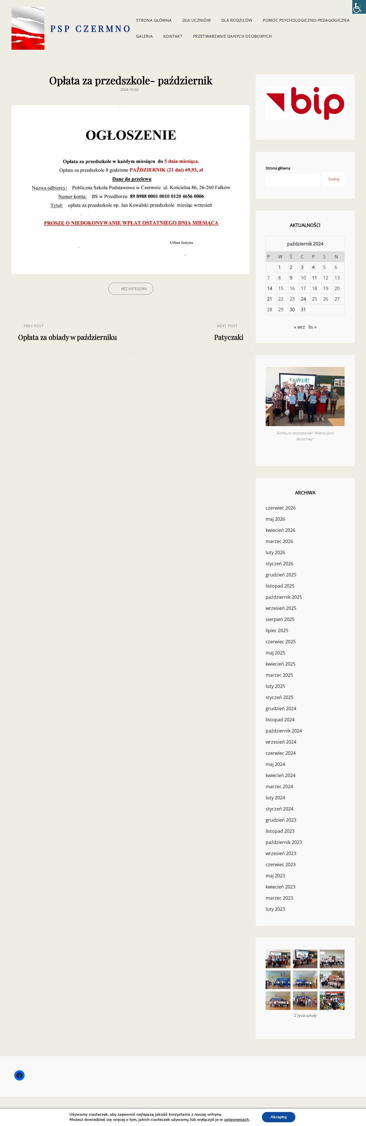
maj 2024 (275, 764)
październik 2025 (284, 597)
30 (292, 309)
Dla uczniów (196, 20)
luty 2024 (275, 797)
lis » (313, 327)
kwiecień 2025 (280, 664)
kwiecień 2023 (280, 887)
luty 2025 (275, 686)
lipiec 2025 (277, 630)
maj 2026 (275, 519)
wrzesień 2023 (281, 853)
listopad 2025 (280, 586)
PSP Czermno (91, 28)
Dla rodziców (236, 20)
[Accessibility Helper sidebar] (359, 7)
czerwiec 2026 (281, 508)
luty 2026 (275, 552)
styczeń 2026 (279, 563)
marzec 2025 (279, 675)
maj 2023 (275, 876)
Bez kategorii (134, 288)
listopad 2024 (280, 719)
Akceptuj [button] (278, 1117)
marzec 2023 (279, 898)
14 (269, 288)
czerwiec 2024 (281, 753)
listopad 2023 (280, 831)
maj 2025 (275, 653)
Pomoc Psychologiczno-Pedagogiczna (306, 20)
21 (269, 299)
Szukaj (333, 178)
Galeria (144, 36)
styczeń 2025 (279, 697)
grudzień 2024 (281, 708)
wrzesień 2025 (281, 608)
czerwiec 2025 (281, 641)
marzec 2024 (279, 786)
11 (314, 278)
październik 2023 (284, 842)
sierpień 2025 (280, 619)
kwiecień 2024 (280, 775)
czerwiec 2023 (281, 864)
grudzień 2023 (281, 820)
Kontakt (172, 36)
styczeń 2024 (279, 809)
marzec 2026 (279, 541)
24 (303, 299)
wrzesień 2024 (281, 742)
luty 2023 (275, 909)
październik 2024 (284, 731)
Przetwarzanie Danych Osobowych (232, 36)
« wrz (299, 327)
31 (303, 309)
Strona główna (154, 20)
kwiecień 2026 (280, 530)
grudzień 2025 (281, 575)
